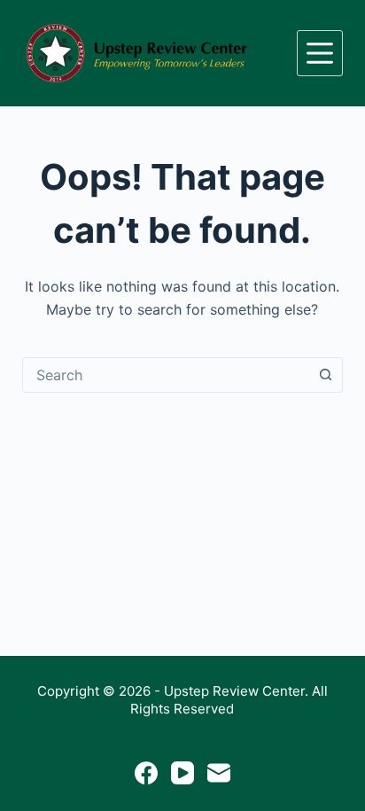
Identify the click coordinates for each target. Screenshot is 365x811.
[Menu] (320, 53)
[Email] (218, 772)
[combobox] (166, 375)
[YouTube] (182, 772)
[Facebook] (146, 772)
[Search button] (325, 375)
